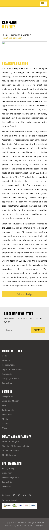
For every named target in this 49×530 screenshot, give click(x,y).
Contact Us (7, 482)
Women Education (10, 450)
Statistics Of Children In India (15, 446)
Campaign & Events (20, 35)
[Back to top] (45, 526)
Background (7, 396)
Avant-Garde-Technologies (30, 525)
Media (5, 419)
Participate (7, 374)
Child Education (9, 455)
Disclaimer (7, 473)
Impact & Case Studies (12, 369)
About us (6, 360)
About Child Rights (10, 441)
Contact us (7, 383)
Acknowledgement (10, 477)
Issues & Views (8, 365)
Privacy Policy (8, 468)
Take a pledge (24, 294)
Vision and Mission (10, 401)
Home (5, 35)
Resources (6, 486)
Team (4, 405)
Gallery (5, 423)
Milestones (7, 414)
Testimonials (8, 410)
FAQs (4, 428)
